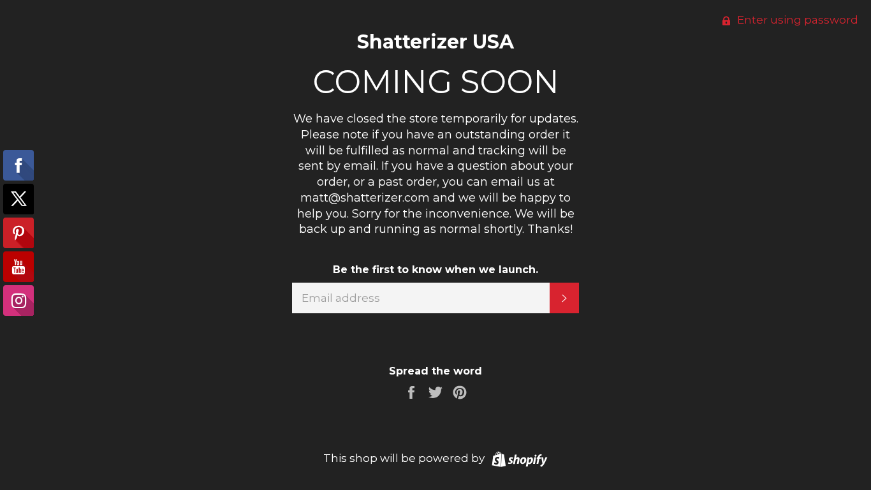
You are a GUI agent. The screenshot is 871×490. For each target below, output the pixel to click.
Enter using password (796, 19)
